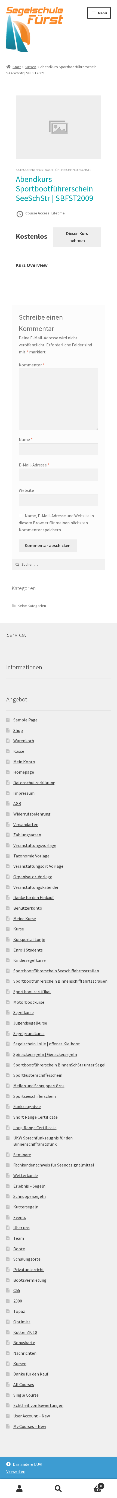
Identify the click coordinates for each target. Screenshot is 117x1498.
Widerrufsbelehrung (32, 814)
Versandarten (25, 824)
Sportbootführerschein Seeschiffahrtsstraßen (56, 970)
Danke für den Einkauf (33, 897)
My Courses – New (29, 1426)
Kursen (30, 66)
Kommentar (32, 364)
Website (26, 490)
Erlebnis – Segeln (29, 1186)
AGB (17, 803)
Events (19, 1217)
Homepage (23, 772)
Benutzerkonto (27, 908)
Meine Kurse (24, 918)
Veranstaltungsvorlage (34, 845)
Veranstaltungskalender (36, 887)
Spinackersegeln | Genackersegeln (45, 1054)
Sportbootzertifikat (32, 991)
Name (26, 439)
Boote (19, 1248)
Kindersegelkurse (29, 960)
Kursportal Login (29, 939)
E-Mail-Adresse (34, 465)
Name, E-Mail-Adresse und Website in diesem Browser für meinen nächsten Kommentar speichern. (56, 522)
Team (18, 1238)
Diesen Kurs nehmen (77, 237)
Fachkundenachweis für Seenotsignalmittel (53, 1165)
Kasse (18, 751)
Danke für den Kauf (30, 1374)
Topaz (19, 1311)
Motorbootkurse (28, 1002)
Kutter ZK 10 (25, 1332)
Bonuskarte (24, 1342)
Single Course (26, 1395)
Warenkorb (23, 740)
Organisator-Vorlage (32, 876)
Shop (18, 730)
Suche (58, 1489)
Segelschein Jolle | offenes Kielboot (46, 1043)
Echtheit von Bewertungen (38, 1405)
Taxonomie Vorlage (31, 856)
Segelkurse (23, 1012)
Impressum (24, 793)
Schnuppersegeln (29, 1196)
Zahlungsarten (27, 834)
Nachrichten (24, 1353)
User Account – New (31, 1416)
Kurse (18, 929)
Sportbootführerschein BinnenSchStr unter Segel (59, 1065)
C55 (16, 1290)
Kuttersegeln (25, 1206)
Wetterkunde (25, 1175)
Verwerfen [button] (15, 1471)
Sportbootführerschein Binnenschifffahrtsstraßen (60, 981)
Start (17, 66)
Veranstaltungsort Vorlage (38, 866)
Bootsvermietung (30, 1280)
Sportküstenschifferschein (37, 1075)
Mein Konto (24, 761)
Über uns (21, 1227)
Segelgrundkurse (29, 1033)
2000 (17, 1301)
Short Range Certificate (35, 1117)
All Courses (23, 1384)
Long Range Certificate (35, 1127)
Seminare (22, 1154)
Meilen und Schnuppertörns (38, 1085)
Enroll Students (28, 950)
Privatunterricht (28, 1269)
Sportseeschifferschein (34, 1096)
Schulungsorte (27, 1259)
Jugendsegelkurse (30, 1023)
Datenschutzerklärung (34, 782)
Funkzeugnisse (27, 1106)
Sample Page (25, 720)
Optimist (21, 1321)
